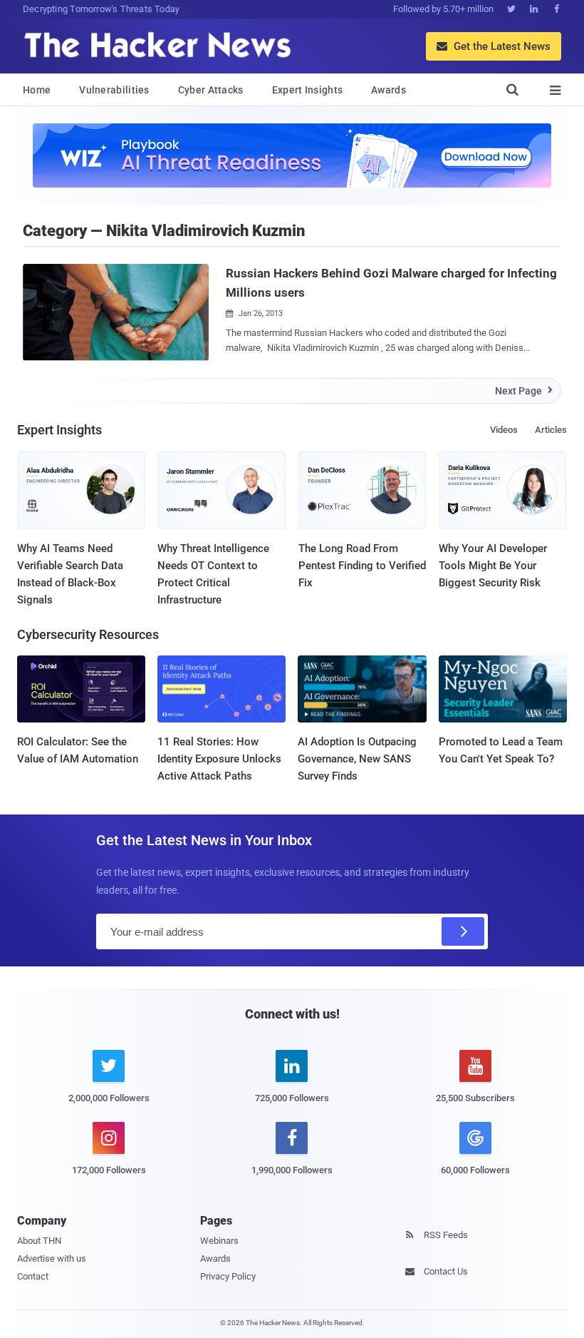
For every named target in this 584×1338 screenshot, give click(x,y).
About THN (39, 1240)
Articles (551, 429)
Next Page (524, 391)
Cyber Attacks (211, 90)
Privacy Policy (228, 1276)
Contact (32, 1276)
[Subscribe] (463, 931)
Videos (504, 429)
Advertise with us (51, 1258)
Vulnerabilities (114, 90)
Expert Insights (307, 90)
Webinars (219, 1240)
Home (37, 90)
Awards (388, 90)
